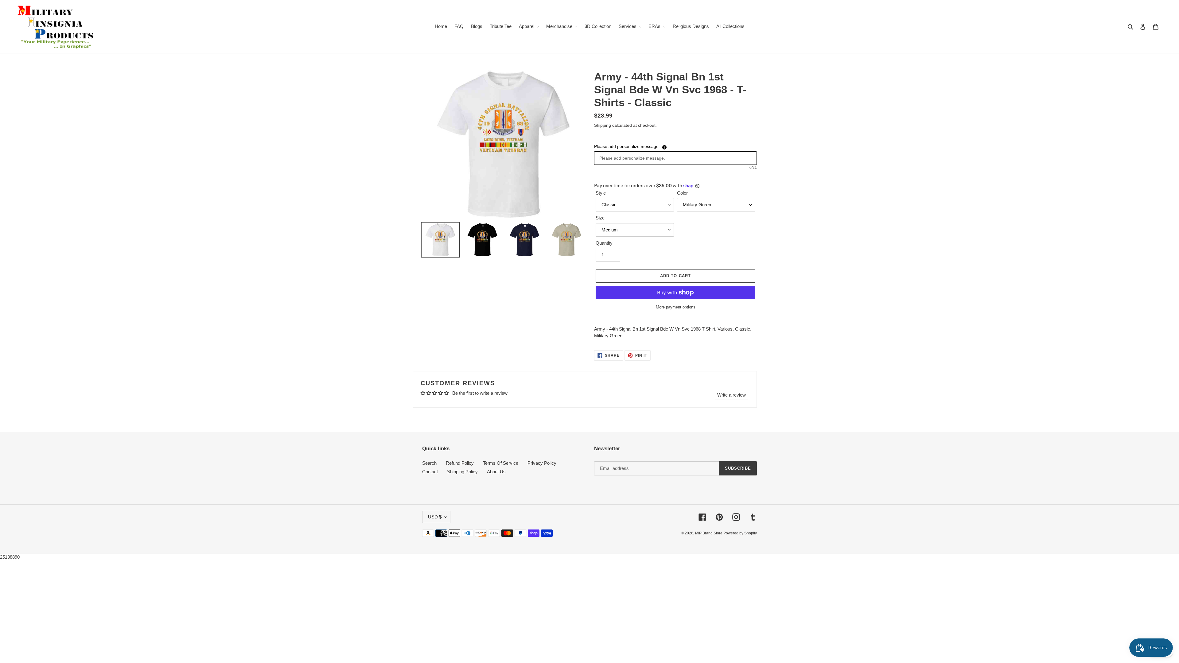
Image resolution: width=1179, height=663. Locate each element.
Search (429, 463)
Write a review (731, 394)
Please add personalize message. (627, 146)
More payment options (675, 307)
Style (601, 193)
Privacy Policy (541, 463)
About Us (496, 471)
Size (600, 217)
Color (682, 193)
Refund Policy (460, 463)
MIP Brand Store (709, 533)
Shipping (602, 125)
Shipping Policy (462, 471)
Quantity (604, 243)
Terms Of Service (500, 463)
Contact (430, 471)
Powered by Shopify (740, 533)
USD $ (435, 516)
